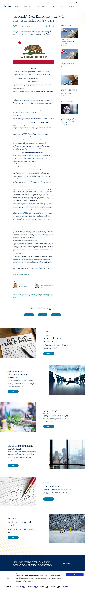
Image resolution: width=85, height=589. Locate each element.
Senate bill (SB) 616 (31, 84)
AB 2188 (14, 203)
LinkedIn (14, 274)
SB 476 (20, 259)
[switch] (36, 587)
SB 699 (14, 125)
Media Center (57, 3)
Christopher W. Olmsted (27, 26)
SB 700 (25, 212)
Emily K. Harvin (17, 26)
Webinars (24, 274)
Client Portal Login (71, 3)
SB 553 (22, 158)
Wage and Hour (39, 295)
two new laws (21, 189)
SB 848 (14, 142)
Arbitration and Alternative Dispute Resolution (22, 294)
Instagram (19, 274)
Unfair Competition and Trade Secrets (27, 295)
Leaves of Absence (46, 294)
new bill (16, 243)
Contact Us (64, 3)
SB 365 (23, 175)
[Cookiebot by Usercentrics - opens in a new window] (8, 587)
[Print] (49, 26)
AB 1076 (25, 133)
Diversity (47, 3)
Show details (65, 586)
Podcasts (28, 274)
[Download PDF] (46, 26)
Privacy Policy (29, 581)
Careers (52, 3)
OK (74, 574)
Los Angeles (26, 286)
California (41, 268)
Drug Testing (39, 294)
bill (15, 230)
